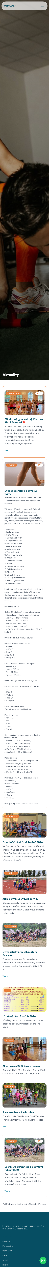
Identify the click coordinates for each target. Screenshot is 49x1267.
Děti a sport (7, 1251)
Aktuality (6, 1260)
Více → (8, 450)
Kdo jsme (6, 1241)
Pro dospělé (8, 1246)
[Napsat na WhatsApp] (42, 1260)
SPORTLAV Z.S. (10, 6)
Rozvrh (5, 1265)
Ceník (5, 1255)
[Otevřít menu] (42, 6)
